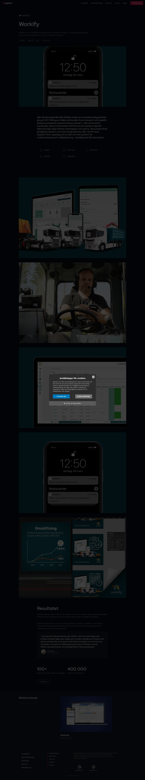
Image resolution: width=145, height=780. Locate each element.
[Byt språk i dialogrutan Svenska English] (93, 377)
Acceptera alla (61, 396)
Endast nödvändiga (83, 396)
